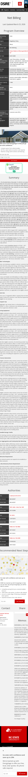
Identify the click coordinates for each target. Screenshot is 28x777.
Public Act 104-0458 (15, 538)
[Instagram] (7, 771)
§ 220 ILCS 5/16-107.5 (15, 495)
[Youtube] (19, 771)
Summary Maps (21, 10)
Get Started (19, 601)
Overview (12, 10)
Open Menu (20, 4)
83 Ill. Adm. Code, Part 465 (17, 507)
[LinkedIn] (11, 771)
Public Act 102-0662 (15, 526)
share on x (26, 6)
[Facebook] (4, 771)
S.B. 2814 (12, 515)
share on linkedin (26, 2)
